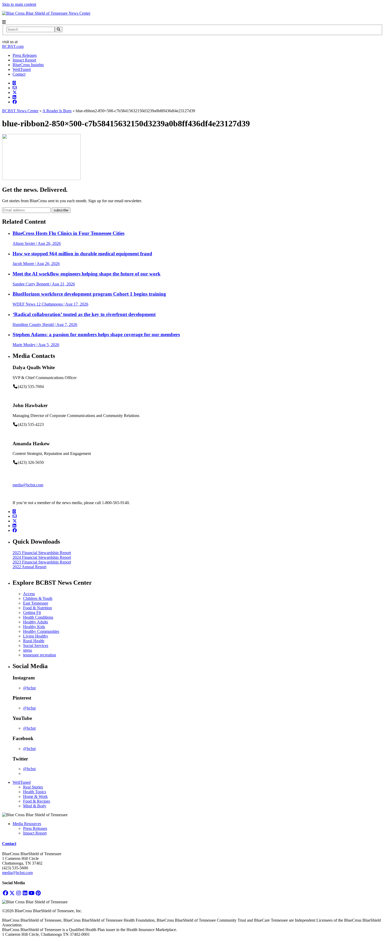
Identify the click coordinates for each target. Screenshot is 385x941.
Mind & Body (34, 806)
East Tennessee (35, 603)
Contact (19, 74)
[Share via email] (15, 88)
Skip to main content (19, 4)
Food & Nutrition (37, 608)
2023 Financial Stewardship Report (42, 562)
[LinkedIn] (25, 893)
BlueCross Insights (28, 65)
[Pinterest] (38, 893)
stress (27, 650)
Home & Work (35, 796)
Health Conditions (38, 617)
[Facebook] (5, 893)
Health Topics (34, 792)
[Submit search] (58, 29)
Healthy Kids (34, 626)
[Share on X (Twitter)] (15, 92)
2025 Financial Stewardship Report (42, 552)
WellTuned (22, 69)
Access (29, 593)
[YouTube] (31, 893)
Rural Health (33, 641)
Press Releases (25, 55)
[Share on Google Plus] (14, 83)
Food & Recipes (36, 801)
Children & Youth (37, 598)
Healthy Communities (41, 631)
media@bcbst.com (28, 485)
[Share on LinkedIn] (14, 97)
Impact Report (24, 60)
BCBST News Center (20, 111)
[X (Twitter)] (12, 893)
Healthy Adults (35, 622)
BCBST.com (13, 46)
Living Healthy (35, 636)
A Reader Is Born (57, 111)
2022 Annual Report (29, 567)
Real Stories (33, 787)
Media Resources (27, 823)
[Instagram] (18, 893)
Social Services (35, 645)
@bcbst (29, 688)
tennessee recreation (39, 655)
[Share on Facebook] (15, 102)
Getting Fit (32, 612)
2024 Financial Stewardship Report (42, 557)
